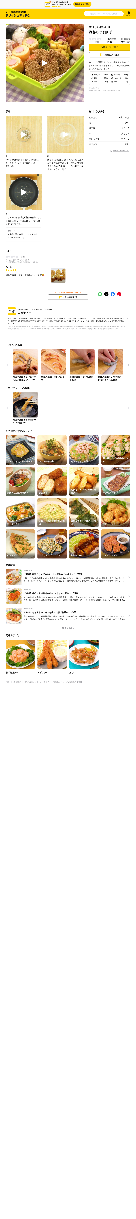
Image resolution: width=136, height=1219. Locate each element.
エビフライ (44, 682)
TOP (7, 682)
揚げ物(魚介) (30, 682)
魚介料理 (17, 682)
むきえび (93, 117)
